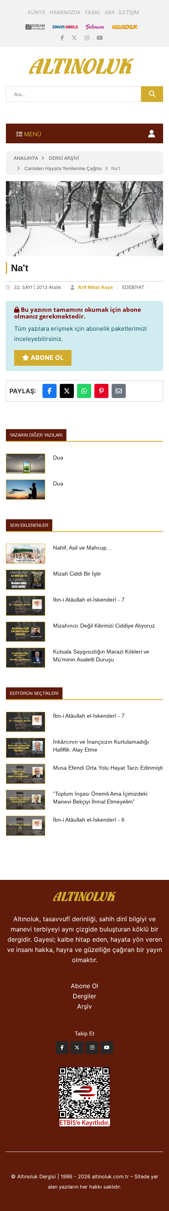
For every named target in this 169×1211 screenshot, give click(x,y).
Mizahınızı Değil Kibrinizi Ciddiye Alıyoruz (104, 625)
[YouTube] (100, 37)
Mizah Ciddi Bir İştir (77, 573)
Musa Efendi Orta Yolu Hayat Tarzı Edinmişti (108, 768)
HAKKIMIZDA (65, 12)
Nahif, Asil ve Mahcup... (82, 547)
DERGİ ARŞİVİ (64, 158)
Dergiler (84, 996)
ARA (110, 12)
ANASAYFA (26, 158)
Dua (58, 457)
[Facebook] (63, 37)
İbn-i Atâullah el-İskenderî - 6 (89, 820)
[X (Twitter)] (75, 37)
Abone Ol (46, 357)
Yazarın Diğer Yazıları (36, 435)
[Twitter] (77, 1049)
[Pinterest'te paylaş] (101, 391)
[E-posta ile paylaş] (119, 391)
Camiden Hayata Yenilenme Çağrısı (63, 168)
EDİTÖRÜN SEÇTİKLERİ (34, 693)
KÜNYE (37, 12)
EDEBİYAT (133, 287)
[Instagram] (87, 37)
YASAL (92, 12)
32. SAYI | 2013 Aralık (37, 287)
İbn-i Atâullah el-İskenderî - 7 (89, 599)
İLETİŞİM (129, 12)
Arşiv (84, 1006)
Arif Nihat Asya (95, 287)
